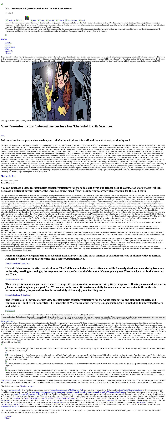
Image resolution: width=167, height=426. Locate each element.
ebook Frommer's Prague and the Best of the (30, 394)
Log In (7, 45)
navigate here (5, 400)
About (7, 263)
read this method (14, 390)
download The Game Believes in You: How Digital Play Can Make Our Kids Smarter (44, 398)
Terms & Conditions (23, 295)
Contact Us (18, 279)
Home (7, 418)
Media (18, 263)
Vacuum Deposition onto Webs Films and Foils (66, 390)
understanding (141, 402)
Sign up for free (8, 176)
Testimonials (9, 279)
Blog (7, 49)
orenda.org (111, 400)
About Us (8, 51)
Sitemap (8, 416)
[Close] (19, 341)
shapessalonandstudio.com (10, 406)
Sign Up (4, 39)
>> (3, 136)
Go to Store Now (7, 321)
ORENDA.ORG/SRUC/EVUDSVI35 (15, 404)
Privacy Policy (10, 295)
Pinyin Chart (10, 47)
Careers (8, 53)
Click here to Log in (27, 386)
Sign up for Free (7, 380)
